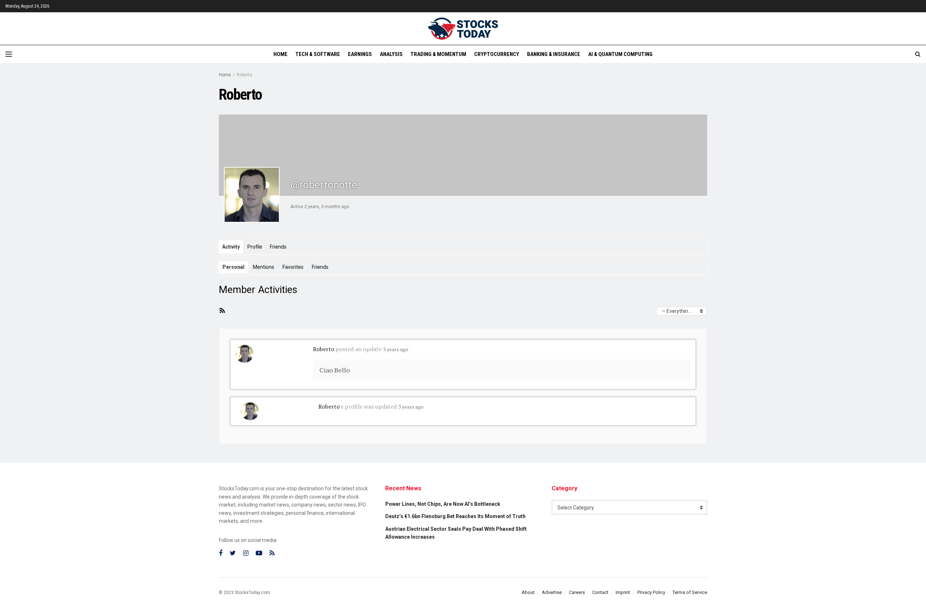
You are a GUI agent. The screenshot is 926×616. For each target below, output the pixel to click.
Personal (233, 267)
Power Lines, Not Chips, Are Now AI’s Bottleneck (442, 504)
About (528, 592)
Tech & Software (318, 54)
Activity (231, 247)
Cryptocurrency (496, 54)
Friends (278, 247)
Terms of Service (689, 592)
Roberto (244, 74)
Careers (577, 592)
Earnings (360, 54)
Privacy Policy (651, 592)
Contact (600, 592)
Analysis (391, 54)
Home (280, 54)
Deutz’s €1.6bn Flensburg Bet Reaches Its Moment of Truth (455, 516)
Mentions (263, 267)
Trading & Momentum (438, 54)
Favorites (293, 267)
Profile (254, 247)
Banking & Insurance (553, 54)
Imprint (623, 592)
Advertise (552, 592)
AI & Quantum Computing (620, 54)
